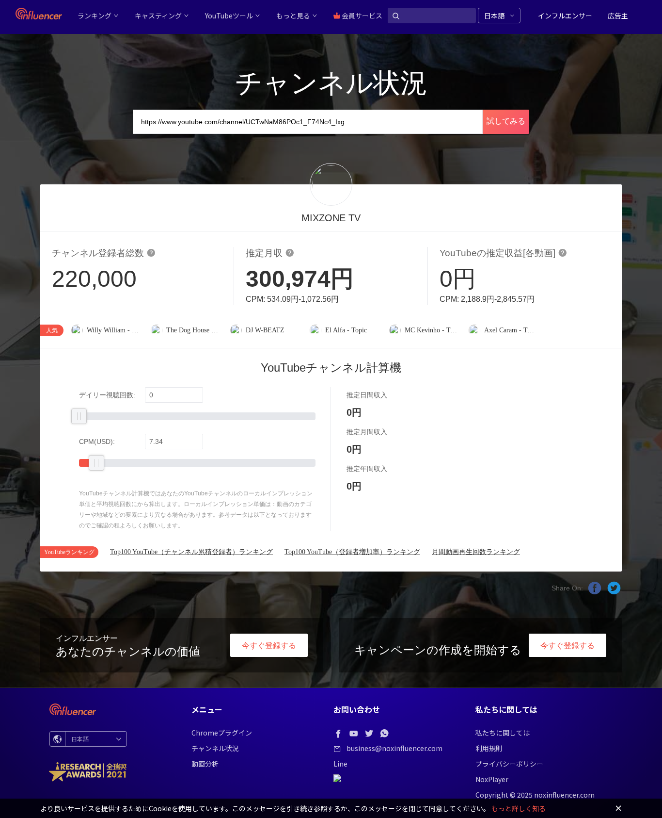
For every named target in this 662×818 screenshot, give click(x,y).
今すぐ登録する (269, 645)
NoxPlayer (491, 779)
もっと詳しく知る (518, 808)
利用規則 (489, 748)
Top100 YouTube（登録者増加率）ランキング (352, 552)
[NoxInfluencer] (39, 13)
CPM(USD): (97, 441)
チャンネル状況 (215, 748)
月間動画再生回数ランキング (476, 552)
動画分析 (205, 764)
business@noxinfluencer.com (394, 748)
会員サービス (361, 15)
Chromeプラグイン (221, 732)
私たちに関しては (502, 732)
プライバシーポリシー (509, 764)
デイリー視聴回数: (107, 395)
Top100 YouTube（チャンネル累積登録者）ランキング (191, 552)
